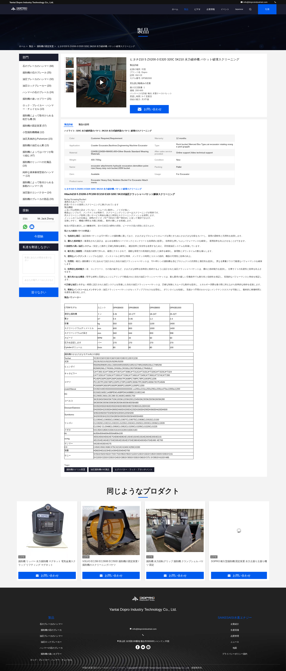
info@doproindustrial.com (255, 2)
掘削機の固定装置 (45, 46)
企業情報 (210, 9)
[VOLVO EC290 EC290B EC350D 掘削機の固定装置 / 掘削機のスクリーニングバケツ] (47, 530)
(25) (37, 99)
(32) (38, 79)
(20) (37, 85)
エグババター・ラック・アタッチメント (133, 469)
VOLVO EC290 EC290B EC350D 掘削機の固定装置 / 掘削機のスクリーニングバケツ (46, 563)
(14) (37, 192)
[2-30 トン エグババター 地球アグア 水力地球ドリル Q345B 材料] (239, 530)
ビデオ (197, 9)
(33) (38, 199)
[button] (22, 537)
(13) (38, 107)
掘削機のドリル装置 (75, 469)
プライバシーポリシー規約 (234, 654)
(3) (38, 184)
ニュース (235, 642)
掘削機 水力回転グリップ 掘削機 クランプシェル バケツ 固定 (111, 563)
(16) (37, 164)
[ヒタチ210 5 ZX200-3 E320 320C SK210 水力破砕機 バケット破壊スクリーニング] (101, 82)
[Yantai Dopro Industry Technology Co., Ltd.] (275, 2)
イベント (225, 9)
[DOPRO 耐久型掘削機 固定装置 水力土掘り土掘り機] (175, 530)
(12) (33, 132)
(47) (38, 154)
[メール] (32, 227)
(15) (37, 139)
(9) (38, 117)
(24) (38, 92)
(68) (38, 66)
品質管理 (235, 636)
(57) (34, 125)
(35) (37, 72)
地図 (235, 648)
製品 (186, 9)
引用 (267, 9)
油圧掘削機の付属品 (100, 469)
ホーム (175, 9)
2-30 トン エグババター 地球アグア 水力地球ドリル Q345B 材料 (237, 563)
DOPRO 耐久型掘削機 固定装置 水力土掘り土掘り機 (175, 561)
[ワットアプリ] (25, 227)
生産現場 (235, 630)
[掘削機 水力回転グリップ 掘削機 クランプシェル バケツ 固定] (111, 530)
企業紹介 (235, 624)
